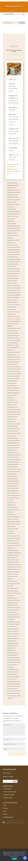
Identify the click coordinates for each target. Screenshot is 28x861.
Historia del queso (9, 794)
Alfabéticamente (8, 817)
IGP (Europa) (15, 164)
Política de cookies (8, 776)
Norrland (9, 171)
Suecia (8, 174)
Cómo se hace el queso (10, 792)
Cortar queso (7, 789)
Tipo (5, 811)
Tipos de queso (8, 797)
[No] (26, 855)
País (5, 805)
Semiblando (16, 171)
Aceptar (14, 858)
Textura (6, 808)
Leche (5, 814)
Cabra (8, 164)
